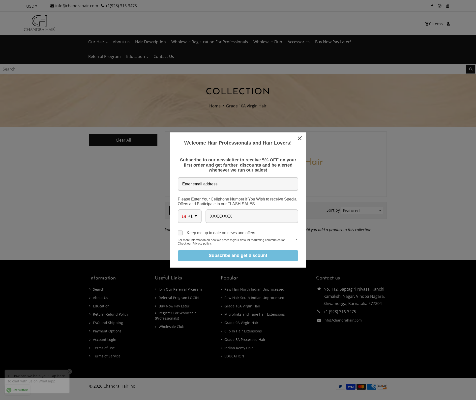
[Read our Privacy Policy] (296, 241)
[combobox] (190, 216)
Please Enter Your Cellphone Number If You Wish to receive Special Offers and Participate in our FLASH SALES (238, 201)
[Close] (300, 138)
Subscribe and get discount (238, 255)
